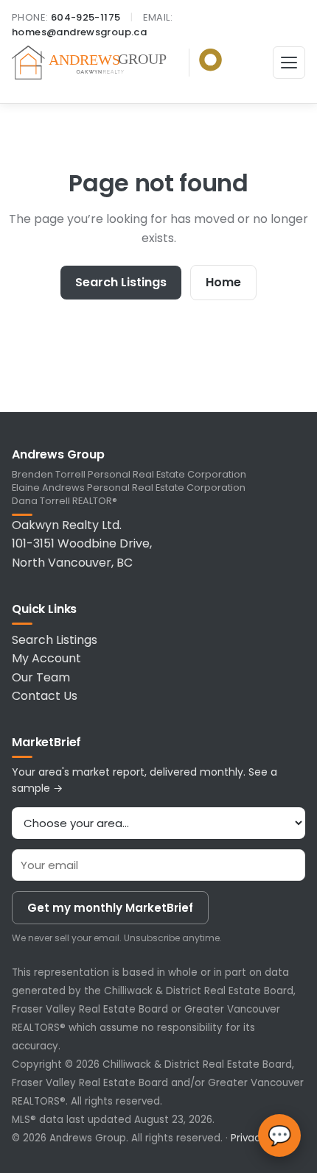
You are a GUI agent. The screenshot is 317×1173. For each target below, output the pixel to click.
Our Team (41, 677)
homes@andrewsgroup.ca (79, 32)
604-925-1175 (86, 17)
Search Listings (121, 282)
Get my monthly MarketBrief (110, 907)
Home (223, 282)
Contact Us (44, 695)
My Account (46, 658)
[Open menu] (289, 62)
